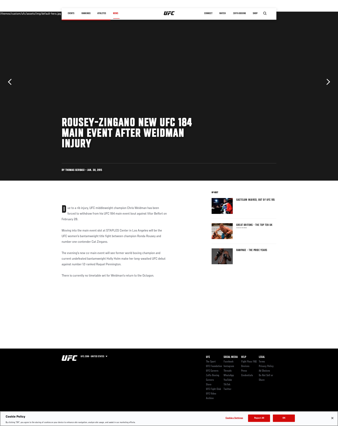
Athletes (102, 13)
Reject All (259, 418)
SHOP (255, 13)
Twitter (227, 389)
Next (327, 82)
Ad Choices (264, 370)
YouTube (228, 380)
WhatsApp (229, 375)
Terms (262, 361)
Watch (223, 13)
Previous (11, 82)
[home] (169, 13)
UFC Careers (212, 370)
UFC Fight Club (213, 389)
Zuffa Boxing (239, 13)
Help (243, 357)
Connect (208, 13)
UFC (208, 357)
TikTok (227, 384)
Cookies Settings (234, 418)
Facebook (229, 361)
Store (208, 384)
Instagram (229, 366)
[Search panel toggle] (265, 13)
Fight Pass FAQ (249, 361)
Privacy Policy (266, 366)
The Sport (211, 361)
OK (284, 418)
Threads (228, 370)
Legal (262, 357)
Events (71, 13)
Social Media (231, 357)
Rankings (86, 13)
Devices (245, 366)
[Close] (332, 418)
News (115, 13)
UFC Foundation (214, 366)
